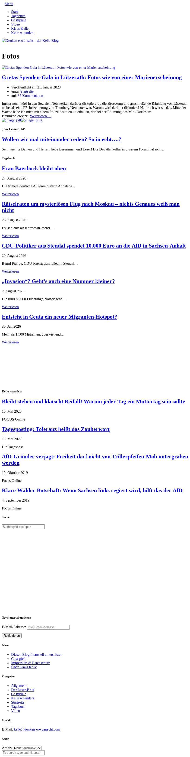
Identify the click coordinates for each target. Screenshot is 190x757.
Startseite (27, 91)
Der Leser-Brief (22, 690)
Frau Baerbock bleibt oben (34, 168)
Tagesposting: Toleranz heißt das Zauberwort (56, 429)
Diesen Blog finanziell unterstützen (36, 654)
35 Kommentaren (30, 96)
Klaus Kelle (19, 28)
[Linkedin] (10, 45)
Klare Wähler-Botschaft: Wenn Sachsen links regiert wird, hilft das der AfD (92, 490)
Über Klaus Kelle (24, 667)
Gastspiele (18, 20)
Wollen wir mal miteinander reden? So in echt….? (61, 139)
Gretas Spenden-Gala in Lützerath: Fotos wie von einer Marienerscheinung (92, 77)
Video (15, 24)
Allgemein (18, 686)
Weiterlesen (10, 194)
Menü (9, 4)
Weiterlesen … (40, 116)
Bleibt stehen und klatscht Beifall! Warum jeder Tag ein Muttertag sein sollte (93, 401)
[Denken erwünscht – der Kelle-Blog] (30, 40)
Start (14, 12)
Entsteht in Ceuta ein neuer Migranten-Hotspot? (59, 317)
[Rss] (14, 45)
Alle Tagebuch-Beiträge (19, 346)
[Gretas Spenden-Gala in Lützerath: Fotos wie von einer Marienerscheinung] (58, 67)
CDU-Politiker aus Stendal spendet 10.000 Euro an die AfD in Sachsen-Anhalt (94, 246)
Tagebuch (18, 16)
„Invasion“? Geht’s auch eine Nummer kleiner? (58, 281)
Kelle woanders (22, 33)
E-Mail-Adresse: (14, 627)
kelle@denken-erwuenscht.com (37, 729)
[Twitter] (3, 45)
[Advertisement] (32, 366)
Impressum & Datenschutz (30, 663)
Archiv (7, 748)
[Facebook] (7, 45)
